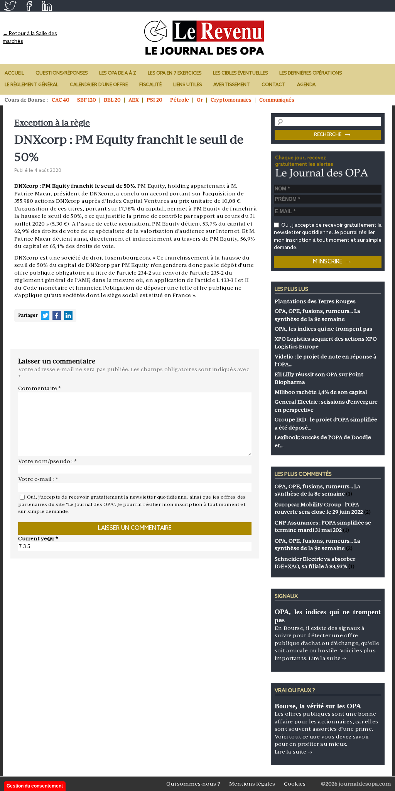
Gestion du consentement (35, 786)
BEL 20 (112, 100)
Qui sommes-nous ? (193, 784)
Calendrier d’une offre (99, 85)
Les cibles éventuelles (240, 73)
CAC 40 (60, 100)
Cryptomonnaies (231, 100)
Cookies (295, 784)
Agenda (306, 85)
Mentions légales (252, 784)
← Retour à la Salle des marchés (30, 37)
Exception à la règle (52, 122)
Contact (273, 85)
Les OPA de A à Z (117, 73)
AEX (133, 100)
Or (200, 100)
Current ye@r (38, 538)
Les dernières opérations (310, 73)
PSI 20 (154, 100)
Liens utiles (187, 85)
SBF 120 (86, 100)
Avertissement (231, 85)
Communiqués (276, 100)
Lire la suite (327, 658)
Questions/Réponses (61, 73)
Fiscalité (150, 85)
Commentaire (39, 388)
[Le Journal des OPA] (205, 38)
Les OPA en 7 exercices (174, 73)
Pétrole (179, 100)
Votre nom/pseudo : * (47, 461)
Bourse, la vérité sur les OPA (318, 706)
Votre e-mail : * (38, 479)
